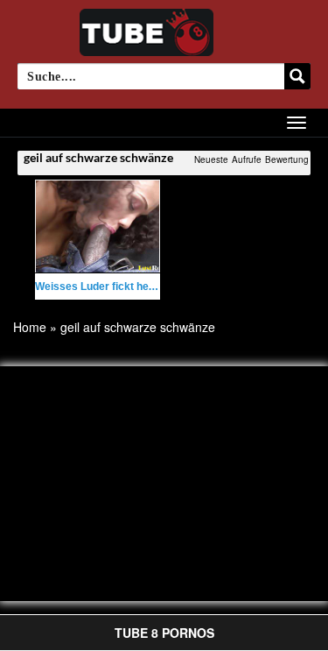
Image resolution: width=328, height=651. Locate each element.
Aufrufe (247, 159)
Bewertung (287, 159)
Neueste (211, 159)
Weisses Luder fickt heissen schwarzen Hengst (153, 286)
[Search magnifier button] (297, 76)
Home (29, 327)
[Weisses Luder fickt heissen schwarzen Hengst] (97, 226)
